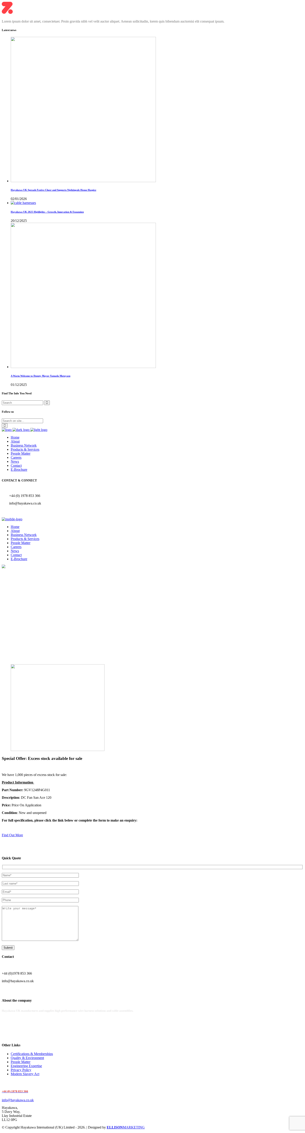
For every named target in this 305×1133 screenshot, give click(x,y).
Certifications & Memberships (32, 1054)
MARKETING (126, 1127)
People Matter (20, 1062)
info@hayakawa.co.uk (18, 1100)
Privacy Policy (21, 1070)
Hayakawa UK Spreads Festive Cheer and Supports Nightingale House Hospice (53, 190)
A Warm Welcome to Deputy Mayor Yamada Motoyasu (40, 375)
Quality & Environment (27, 1058)
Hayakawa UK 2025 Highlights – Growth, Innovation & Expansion (47, 211)
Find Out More (12, 835)
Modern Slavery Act (25, 1074)
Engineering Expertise (26, 1066)
